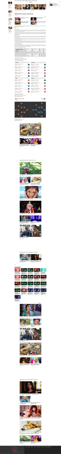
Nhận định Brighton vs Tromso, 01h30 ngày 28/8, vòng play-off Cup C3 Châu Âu (30, 273)
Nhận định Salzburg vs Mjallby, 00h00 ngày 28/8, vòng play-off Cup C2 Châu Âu (17, 286)
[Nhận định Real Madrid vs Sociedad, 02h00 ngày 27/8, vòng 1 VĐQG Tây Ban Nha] (24, 290)
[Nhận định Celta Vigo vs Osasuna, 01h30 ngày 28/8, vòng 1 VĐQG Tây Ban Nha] (17, 277)
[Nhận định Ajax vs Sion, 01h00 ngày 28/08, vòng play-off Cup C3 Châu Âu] (24, 277)
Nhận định (19, 0)
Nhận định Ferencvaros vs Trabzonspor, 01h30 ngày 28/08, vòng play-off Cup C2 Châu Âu (36, 273)
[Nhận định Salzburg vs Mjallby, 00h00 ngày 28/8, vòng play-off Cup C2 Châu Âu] (17, 283)
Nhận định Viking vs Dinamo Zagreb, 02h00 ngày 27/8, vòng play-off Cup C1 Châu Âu (17, 300)
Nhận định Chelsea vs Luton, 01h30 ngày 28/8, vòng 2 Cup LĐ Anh (43, 273)
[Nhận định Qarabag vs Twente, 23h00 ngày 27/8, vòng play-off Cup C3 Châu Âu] (37, 283)
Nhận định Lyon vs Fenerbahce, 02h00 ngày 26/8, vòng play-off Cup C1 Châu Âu (30, 293)
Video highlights (26, 0)
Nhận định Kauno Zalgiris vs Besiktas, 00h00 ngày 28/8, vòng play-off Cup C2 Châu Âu (43, 280)
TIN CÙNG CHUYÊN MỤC (17, 267)
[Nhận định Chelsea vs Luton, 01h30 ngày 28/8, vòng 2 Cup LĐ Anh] (43, 270)
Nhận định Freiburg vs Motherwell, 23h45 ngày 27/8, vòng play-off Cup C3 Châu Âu (30, 286)
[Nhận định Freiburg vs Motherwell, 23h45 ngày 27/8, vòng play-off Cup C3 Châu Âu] (30, 283)
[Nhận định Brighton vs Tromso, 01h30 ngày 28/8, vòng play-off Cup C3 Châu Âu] (30, 270)
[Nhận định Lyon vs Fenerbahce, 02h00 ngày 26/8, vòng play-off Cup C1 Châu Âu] (30, 290)
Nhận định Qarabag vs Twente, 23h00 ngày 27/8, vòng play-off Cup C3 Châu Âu (36, 286)
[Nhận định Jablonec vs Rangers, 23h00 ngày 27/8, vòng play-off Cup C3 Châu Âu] (43, 283)
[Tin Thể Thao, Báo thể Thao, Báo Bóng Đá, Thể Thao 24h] (15, 1)
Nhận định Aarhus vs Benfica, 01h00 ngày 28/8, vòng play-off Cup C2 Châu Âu (36, 280)
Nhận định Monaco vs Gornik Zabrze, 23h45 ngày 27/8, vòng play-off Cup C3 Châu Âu (23, 286)
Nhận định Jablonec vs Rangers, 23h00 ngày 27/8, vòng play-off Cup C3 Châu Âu (43, 286)
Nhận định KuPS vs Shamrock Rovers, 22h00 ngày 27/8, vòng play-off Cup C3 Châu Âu (17, 293)
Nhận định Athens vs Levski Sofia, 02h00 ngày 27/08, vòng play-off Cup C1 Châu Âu (43, 293)
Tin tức (16, 0)
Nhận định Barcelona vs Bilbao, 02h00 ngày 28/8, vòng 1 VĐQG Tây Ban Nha (17, 273)
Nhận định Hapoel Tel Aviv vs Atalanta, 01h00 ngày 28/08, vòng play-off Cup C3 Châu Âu (30, 280)
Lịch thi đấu (23, 0)
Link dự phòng (35, 0)
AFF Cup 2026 (32, 0)
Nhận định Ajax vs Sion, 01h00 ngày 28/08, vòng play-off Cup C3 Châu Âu (23, 280)
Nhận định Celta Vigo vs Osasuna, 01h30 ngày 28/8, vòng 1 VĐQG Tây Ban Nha (17, 280)
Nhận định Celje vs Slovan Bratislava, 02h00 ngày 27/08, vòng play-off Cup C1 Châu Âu (36, 293)
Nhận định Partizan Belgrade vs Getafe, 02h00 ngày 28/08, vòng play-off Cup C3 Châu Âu (23, 273)
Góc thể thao (29, 0)
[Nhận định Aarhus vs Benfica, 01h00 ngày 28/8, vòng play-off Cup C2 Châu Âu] (37, 277)
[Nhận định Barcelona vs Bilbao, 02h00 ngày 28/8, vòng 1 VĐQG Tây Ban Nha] (17, 270)
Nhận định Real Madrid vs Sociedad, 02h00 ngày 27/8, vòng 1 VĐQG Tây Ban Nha (23, 293)
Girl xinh (21, 0)
